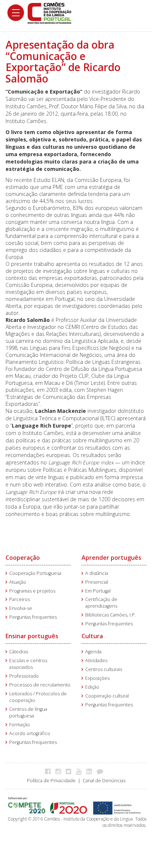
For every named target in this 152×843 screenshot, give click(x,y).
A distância (96, 573)
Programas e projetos (32, 591)
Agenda (93, 652)
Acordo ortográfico (29, 733)
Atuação (17, 582)
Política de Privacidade (51, 780)
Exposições (97, 678)
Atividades (96, 660)
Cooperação (23, 558)
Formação (19, 724)
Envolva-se (20, 608)
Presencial (96, 582)
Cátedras (18, 652)
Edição (92, 687)
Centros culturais (103, 669)
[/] (49, 12)
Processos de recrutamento (39, 685)
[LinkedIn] (91, 771)
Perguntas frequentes (33, 617)
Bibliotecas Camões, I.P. (110, 615)
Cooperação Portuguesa (35, 573)
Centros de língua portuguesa (28, 712)
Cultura (92, 636)
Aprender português (111, 558)
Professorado (24, 676)
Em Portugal (98, 591)
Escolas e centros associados (28, 663)
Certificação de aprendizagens (101, 602)
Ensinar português (32, 636)
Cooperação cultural (107, 696)
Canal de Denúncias (104, 780)
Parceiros (19, 599)
